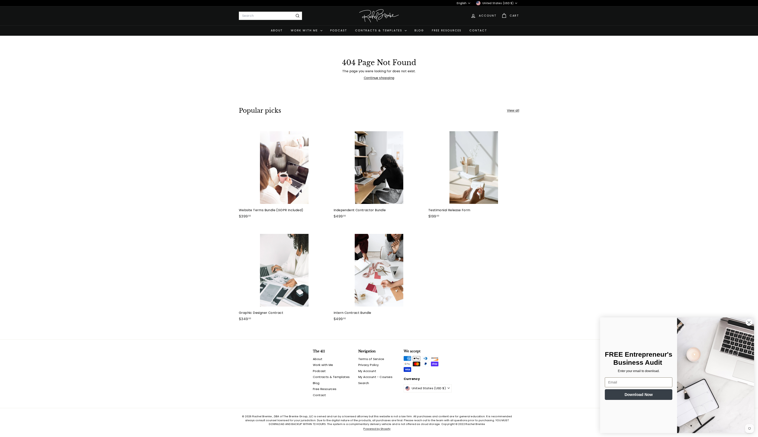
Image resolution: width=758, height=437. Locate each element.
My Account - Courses (375, 377)
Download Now (639, 394)
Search (363, 383)
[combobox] (270, 16)
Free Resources (447, 30)
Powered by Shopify (376, 429)
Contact (478, 30)
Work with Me (305, 30)
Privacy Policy (368, 365)
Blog (419, 30)
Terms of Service (371, 359)
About (277, 30)
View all (513, 110)
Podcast (338, 30)
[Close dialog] (749, 322)
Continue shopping (379, 78)
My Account (367, 371)
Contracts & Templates (379, 30)
